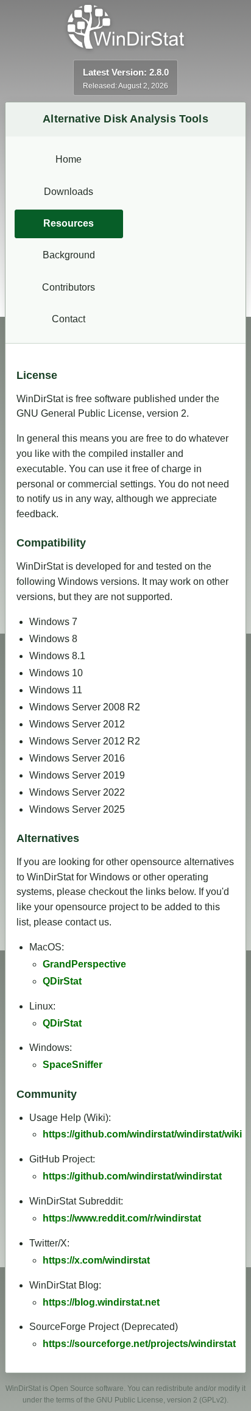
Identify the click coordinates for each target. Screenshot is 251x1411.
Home (68, 159)
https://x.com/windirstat (96, 1260)
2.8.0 (159, 72)
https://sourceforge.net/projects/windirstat (139, 1344)
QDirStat (62, 981)
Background (69, 255)
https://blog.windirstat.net (101, 1302)
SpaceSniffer (72, 1064)
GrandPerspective (84, 964)
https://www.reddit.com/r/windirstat (122, 1218)
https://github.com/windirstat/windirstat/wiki (142, 1134)
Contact (68, 319)
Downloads (68, 191)
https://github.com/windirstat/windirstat (132, 1176)
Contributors (68, 287)
